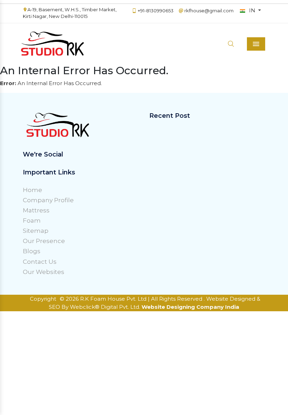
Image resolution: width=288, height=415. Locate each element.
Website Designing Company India (190, 307)
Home (32, 189)
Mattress (36, 210)
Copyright (43, 298)
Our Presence (44, 240)
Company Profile (48, 200)
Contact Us (40, 261)
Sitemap (35, 230)
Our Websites (43, 271)
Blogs (31, 251)
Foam (32, 220)
